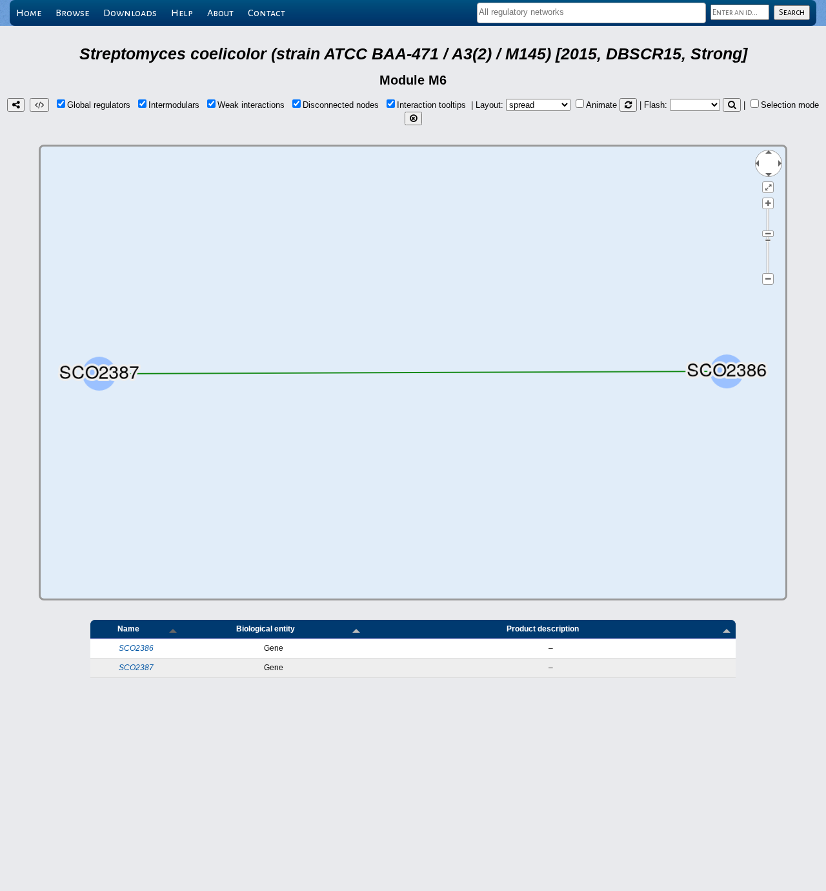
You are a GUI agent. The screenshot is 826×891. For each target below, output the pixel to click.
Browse (72, 13)
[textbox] (591, 11)
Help (182, 13)
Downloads (130, 13)
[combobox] (591, 13)
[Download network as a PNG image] (16, 105)
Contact (266, 13)
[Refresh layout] (628, 105)
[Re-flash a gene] (732, 105)
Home (28, 13)
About (220, 13)
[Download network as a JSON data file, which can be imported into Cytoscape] (39, 105)
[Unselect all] (413, 118)
